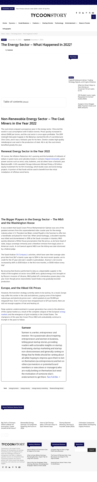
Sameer (10, 50)
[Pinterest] (86, 13)
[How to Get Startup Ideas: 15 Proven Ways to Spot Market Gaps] (48, 416)
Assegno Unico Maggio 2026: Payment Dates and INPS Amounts (87, 106)
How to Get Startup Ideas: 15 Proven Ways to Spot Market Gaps (48, 424)
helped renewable (52, 159)
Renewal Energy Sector (56, 388)
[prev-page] (2, 435)
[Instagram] (79, 13)
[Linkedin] (83, 13)
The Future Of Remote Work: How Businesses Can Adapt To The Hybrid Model (61, 456)
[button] (93, 17)
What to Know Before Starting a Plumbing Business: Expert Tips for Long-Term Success (37, 456)
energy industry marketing (40, 388)
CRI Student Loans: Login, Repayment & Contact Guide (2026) (87, 97)
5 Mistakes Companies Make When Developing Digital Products (87, 424)
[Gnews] (93, 13)
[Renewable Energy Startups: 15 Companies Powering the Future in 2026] (29, 416)
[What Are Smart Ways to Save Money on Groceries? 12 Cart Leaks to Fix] (73, 88)
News (8, 34)
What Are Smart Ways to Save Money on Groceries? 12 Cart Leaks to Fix (86, 88)
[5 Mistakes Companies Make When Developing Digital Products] (87, 416)
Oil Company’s (22, 254)
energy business (13, 388)
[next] (94, 8)
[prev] (90, 8)
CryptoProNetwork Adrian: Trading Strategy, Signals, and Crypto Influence (82, 81)
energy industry (25, 388)
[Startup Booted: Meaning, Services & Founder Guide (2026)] (67, 416)
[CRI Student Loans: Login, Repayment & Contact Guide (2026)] (73, 98)
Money (71, 77)
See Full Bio (52, 377)
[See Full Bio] (59, 377)
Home (3, 34)
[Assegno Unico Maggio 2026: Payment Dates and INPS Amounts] (73, 107)
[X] (89, 13)
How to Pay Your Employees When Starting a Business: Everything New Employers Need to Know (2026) (37, 464)
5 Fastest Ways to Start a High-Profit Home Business (60, 450)
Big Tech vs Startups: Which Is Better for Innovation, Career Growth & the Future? (8, 425)
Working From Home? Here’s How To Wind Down (61, 463)
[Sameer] (3, 50)
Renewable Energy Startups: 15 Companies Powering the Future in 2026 (29, 425)
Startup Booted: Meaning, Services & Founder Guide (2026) (67, 424)
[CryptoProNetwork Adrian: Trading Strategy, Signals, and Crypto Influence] (82, 68)
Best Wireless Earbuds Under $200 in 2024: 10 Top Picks (33, 9)
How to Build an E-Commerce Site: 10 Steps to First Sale (37, 450)
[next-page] (6, 435)
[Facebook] (76, 13)
